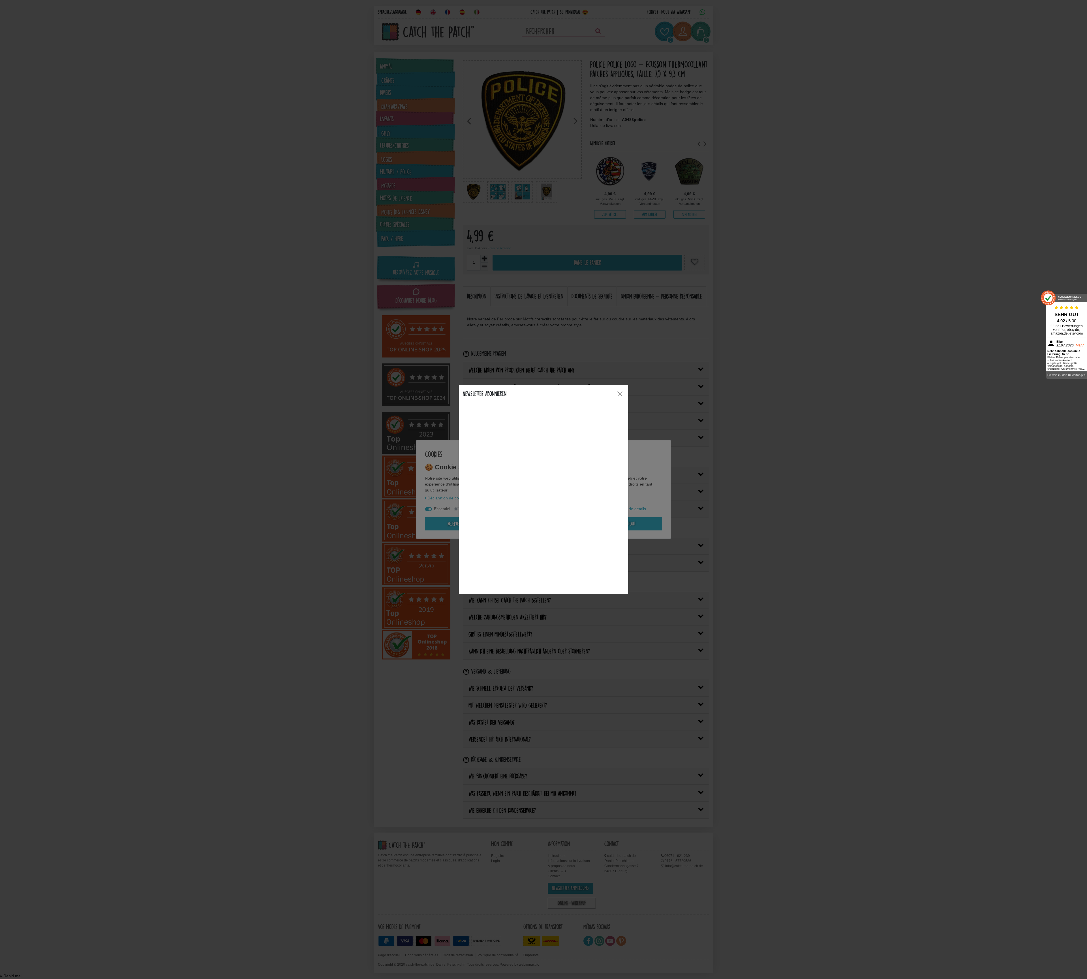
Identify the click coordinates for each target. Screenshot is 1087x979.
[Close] (620, 394)
